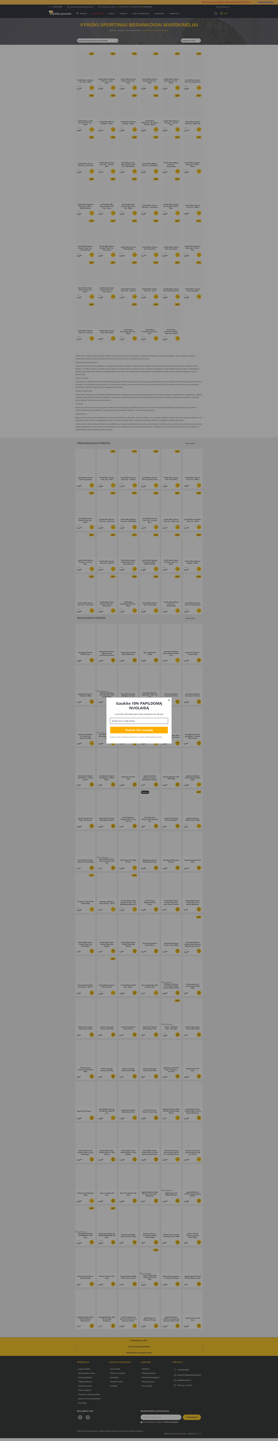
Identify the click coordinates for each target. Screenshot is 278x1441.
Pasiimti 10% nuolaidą (139, 730)
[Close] (169, 700)
